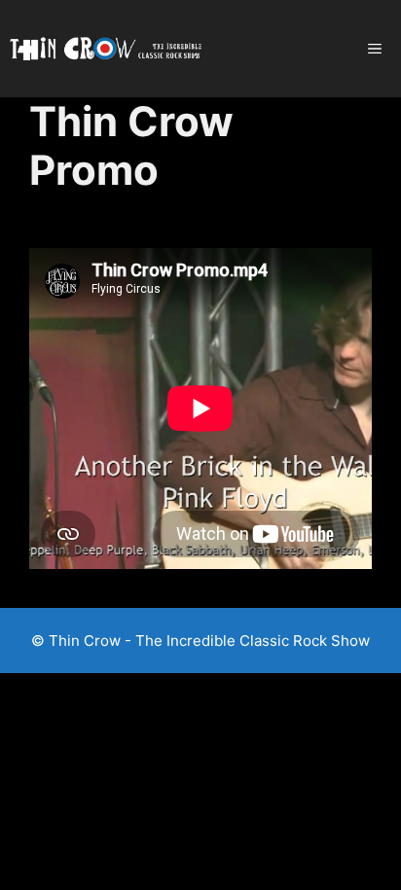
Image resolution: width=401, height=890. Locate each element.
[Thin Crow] (105, 48)
